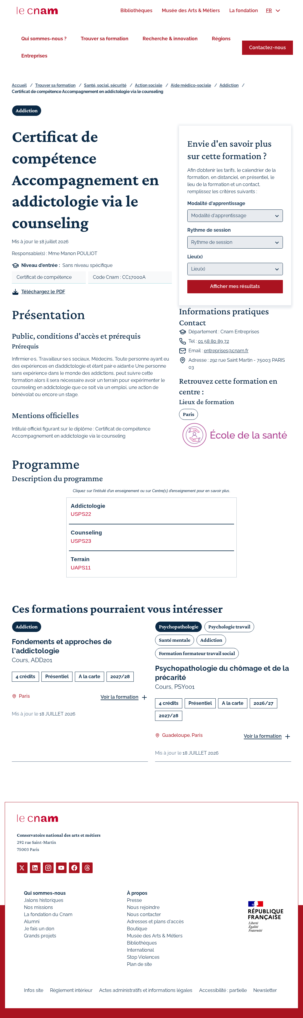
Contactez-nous (267, 47)
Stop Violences (143, 957)
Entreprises (34, 56)
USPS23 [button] (81, 541)
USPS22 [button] (81, 514)
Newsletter (265, 990)
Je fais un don (39, 928)
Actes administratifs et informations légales (145, 990)
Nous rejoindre (143, 907)
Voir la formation (119, 697)
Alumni (31, 921)
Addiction (229, 85)
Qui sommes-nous (45, 893)
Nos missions (38, 907)
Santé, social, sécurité (105, 85)
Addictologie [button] (88, 506)
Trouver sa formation (104, 38)
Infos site (33, 990)
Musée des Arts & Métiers (155, 936)
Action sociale (148, 85)
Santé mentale (174, 640)
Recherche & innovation (170, 38)
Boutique (137, 928)
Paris (188, 414)
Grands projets (40, 936)
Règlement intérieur (71, 990)
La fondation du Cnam (48, 914)
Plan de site (139, 964)
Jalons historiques (43, 900)
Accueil (19, 85)
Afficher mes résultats (235, 286)
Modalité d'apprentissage (216, 203)
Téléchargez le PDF (43, 291)
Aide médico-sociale (191, 85)
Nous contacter (144, 914)
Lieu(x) (195, 257)
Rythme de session (209, 230)
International (140, 950)
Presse (134, 900)
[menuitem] (136, 10)
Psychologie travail (229, 627)
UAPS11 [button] (81, 568)
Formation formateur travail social (197, 653)
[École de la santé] (235, 435)
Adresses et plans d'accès (155, 921)
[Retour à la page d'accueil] (37, 11)
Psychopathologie (178, 627)
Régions (221, 38)
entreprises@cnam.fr (226, 350)
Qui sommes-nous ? (44, 38)
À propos (137, 893)
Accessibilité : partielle (223, 990)
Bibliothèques (142, 943)
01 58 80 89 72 (213, 341)
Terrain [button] (80, 559)
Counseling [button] (86, 532)
